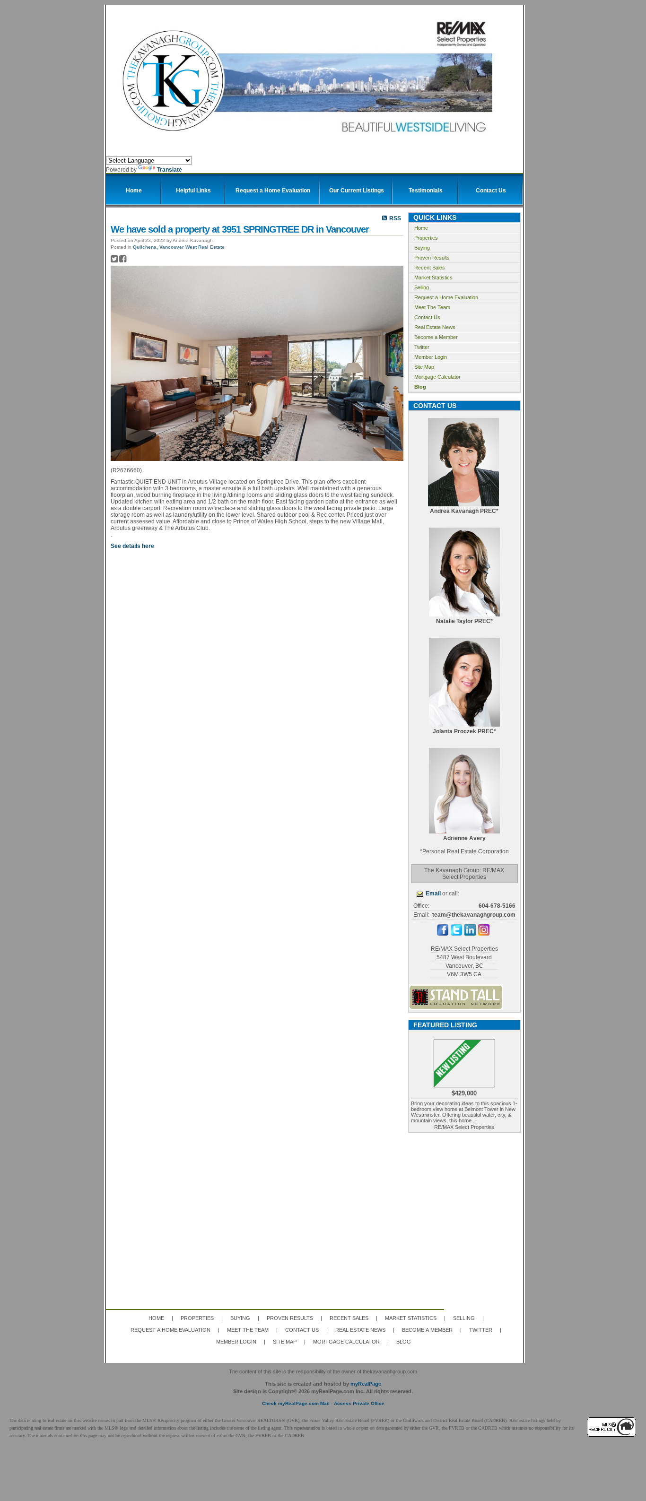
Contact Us (427, 317)
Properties (426, 238)
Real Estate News (434, 327)
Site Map (424, 367)
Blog (420, 387)
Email (433, 893)
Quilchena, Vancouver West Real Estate (179, 247)
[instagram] (483, 933)
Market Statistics (433, 277)
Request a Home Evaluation (446, 297)
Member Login (430, 357)
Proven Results (432, 257)
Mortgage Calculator (437, 377)
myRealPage (365, 1384)
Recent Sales (429, 267)
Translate (169, 169)
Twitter (421, 347)
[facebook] (442, 933)
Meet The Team (432, 307)
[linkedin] (470, 933)
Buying (422, 248)
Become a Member (436, 337)
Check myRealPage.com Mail (296, 1403)
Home (421, 228)
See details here (132, 546)
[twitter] (456, 933)
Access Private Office (359, 1403)
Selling (421, 287)
